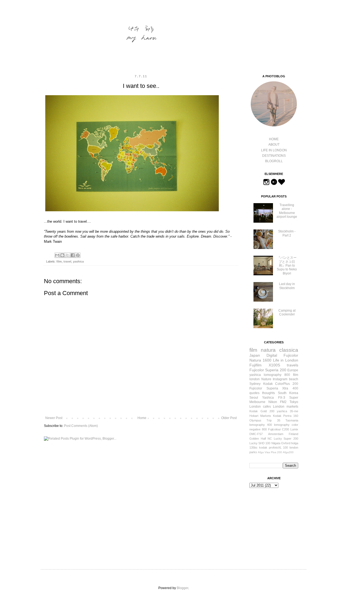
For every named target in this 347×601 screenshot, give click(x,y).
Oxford (285, 443)
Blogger (182, 588)
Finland (293, 434)
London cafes (260, 406)
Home (141, 418)
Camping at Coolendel (286, 312)
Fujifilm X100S (264, 365)
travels (292, 365)
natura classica (279, 350)
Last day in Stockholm (287, 286)
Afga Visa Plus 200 (270, 452)
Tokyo (294, 402)
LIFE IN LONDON (274, 150)
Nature (266, 379)
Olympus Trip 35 (264, 420)
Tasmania (291, 420)
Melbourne (257, 402)
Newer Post (53, 418)
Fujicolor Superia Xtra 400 (273, 388)
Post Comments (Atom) (81, 426)
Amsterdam (275, 434)
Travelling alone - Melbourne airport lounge (287, 211)
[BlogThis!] (62, 255)
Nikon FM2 (277, 402)
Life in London (285, 360)
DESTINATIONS (274, 156)
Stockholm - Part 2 (286, 233)
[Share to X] (67, 255)
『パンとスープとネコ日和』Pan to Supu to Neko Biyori (287, 265)
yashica (78, 261)
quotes (254, 393)
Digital (271, 355)
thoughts (268, 393)
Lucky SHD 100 (259, 443)
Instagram (280, 379)
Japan (254, 355)
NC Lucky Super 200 (283, 438)
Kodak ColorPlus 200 (280, 384)
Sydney (255, 384)
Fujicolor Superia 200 (267, 370)
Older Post (229, 418)
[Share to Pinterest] (78, 255)
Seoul (253, 397)
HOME (274, 139)
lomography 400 (260, 424)
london (254, 379)
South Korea (288, 393)
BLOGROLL (274, 161)
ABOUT (273, 144)
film (59, 261)
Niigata (275, 443)
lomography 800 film (281, 375)
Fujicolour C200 (278, 429)
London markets (285, 406)
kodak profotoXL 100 (273, 447)
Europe (292, 370)
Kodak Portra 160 (285, 415)
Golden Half (257, 438)
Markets (265, 415)
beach (293, 379)
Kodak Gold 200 (261, 411)
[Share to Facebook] (72, 255)
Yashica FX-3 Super (280, 397)
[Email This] (57, 255)
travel (67, 261)
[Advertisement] (276, 523)
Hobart (253, 415)
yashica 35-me (287, 411)
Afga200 (288, 452)
